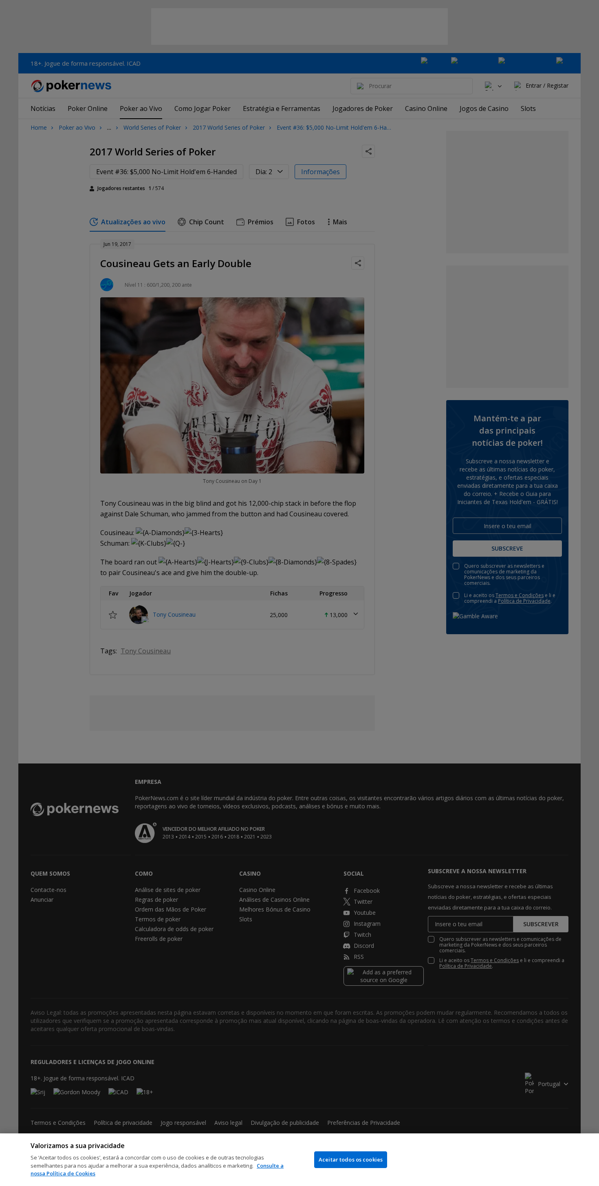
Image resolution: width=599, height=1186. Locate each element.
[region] (299, 1159)
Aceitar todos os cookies (351, 1159)
